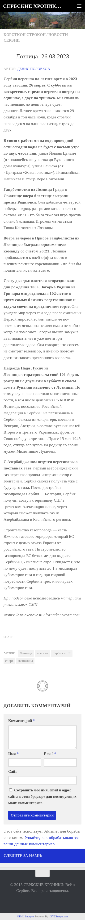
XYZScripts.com (59, 916)
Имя (13, 754)
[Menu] (79, 6)
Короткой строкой (25, 35)
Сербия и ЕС (62, 653)
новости (42, 653)
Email (50, 754)
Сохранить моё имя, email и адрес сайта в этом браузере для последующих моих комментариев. (42, 796)
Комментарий (21, 721)
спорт (9, 661)
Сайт (12, 771)
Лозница (26, 653)
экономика (25, 661)
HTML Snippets (25, 916)
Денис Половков (33, 69)
